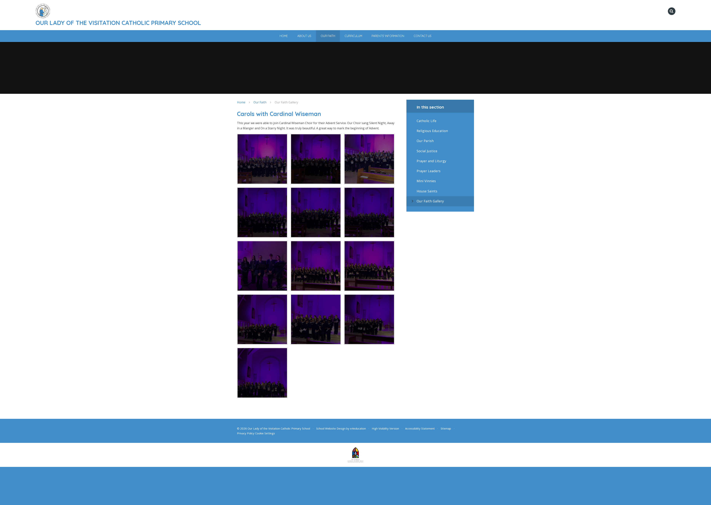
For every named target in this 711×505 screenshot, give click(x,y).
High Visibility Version (385, 428)
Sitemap (446, 428)
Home (241, 102)
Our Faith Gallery (286, 102)
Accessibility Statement (420, 428)
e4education (358, 428)
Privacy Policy (245, 433)
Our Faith (259, 102)
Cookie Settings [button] (265, 433)
